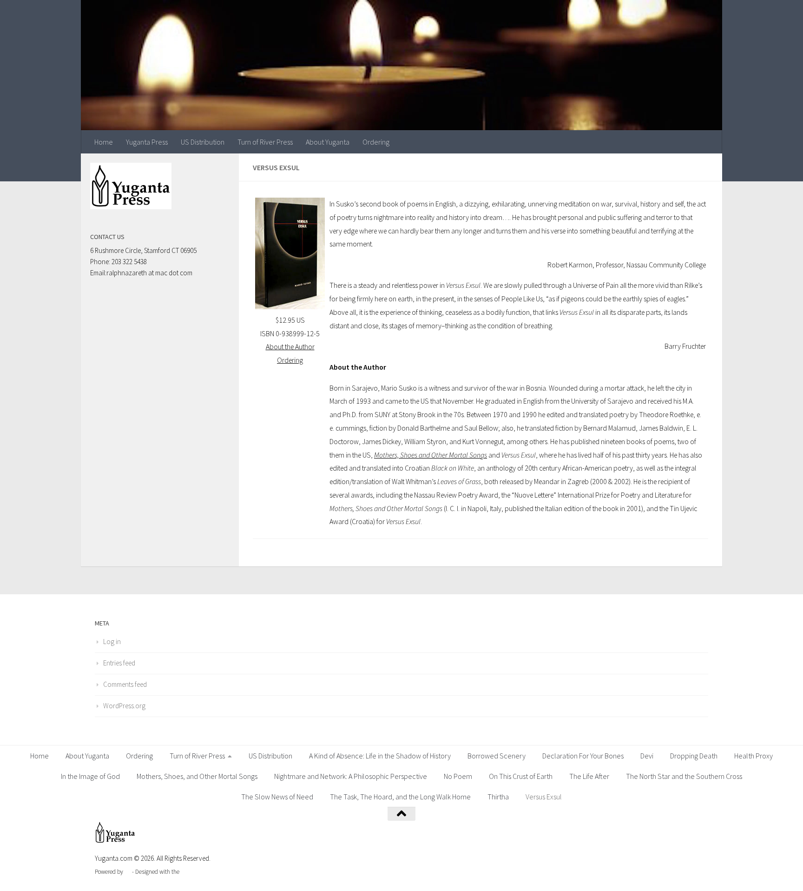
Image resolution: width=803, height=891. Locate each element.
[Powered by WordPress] (128, 872)
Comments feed (125, 684)
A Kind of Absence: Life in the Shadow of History (380, 755)
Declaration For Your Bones (583, 755)
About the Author (290, 346)
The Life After (589, 776)
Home (103, 141)
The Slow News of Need (277, 796)
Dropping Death (693, 755)
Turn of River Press (265, 141)
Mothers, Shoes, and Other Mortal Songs (197, 776)
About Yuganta (327, 141)
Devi (646, 755)
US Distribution (202, 141)
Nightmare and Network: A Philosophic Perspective (350, 776)
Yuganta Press (147, 141)
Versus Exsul (544, 796)
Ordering (375, 141)
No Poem (458, 776)
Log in (112, 641)
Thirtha (498, 796)
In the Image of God (90, 776)
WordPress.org (124, 705)
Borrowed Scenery (496, 755)
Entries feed (119, 662)
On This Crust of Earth (521, 776)
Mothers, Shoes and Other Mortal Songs (430, 455)
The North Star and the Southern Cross (684, 776)
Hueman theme (200, 872)
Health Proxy (753, 755)
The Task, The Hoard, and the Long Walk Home (400, 796)
